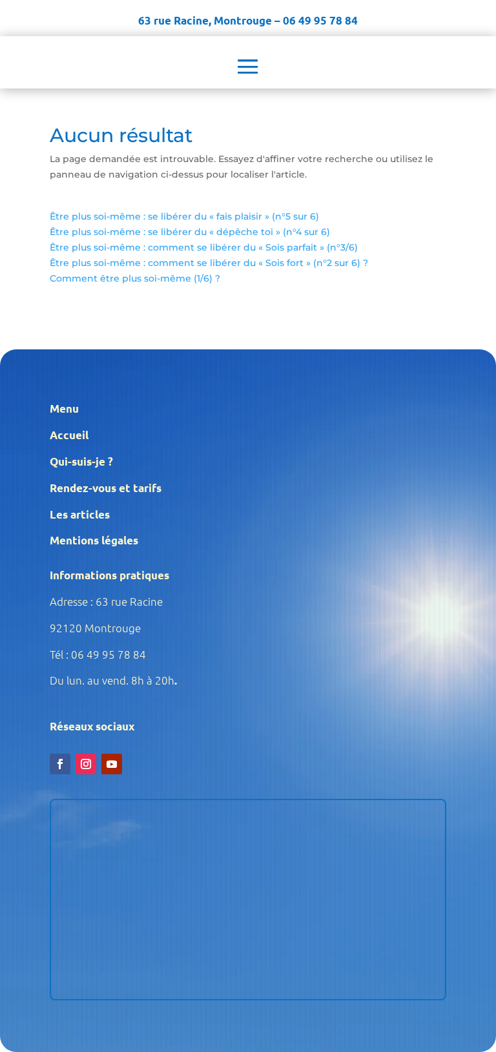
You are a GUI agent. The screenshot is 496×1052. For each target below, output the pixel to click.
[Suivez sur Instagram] (86, 764)
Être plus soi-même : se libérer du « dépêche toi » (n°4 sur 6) (190, 232)
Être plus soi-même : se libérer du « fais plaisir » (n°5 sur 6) (184, 216)
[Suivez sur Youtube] (111, 764)
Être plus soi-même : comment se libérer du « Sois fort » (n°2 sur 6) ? (209, 263)
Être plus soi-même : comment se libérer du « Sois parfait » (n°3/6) (204, 247)
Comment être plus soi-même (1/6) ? (135, 278)
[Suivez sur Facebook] (60, 764)
